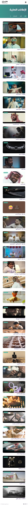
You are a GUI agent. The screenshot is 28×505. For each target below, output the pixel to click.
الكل (25, 16)
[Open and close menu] (25, 2)
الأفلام (21, 16)
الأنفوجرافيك (15, 16)
